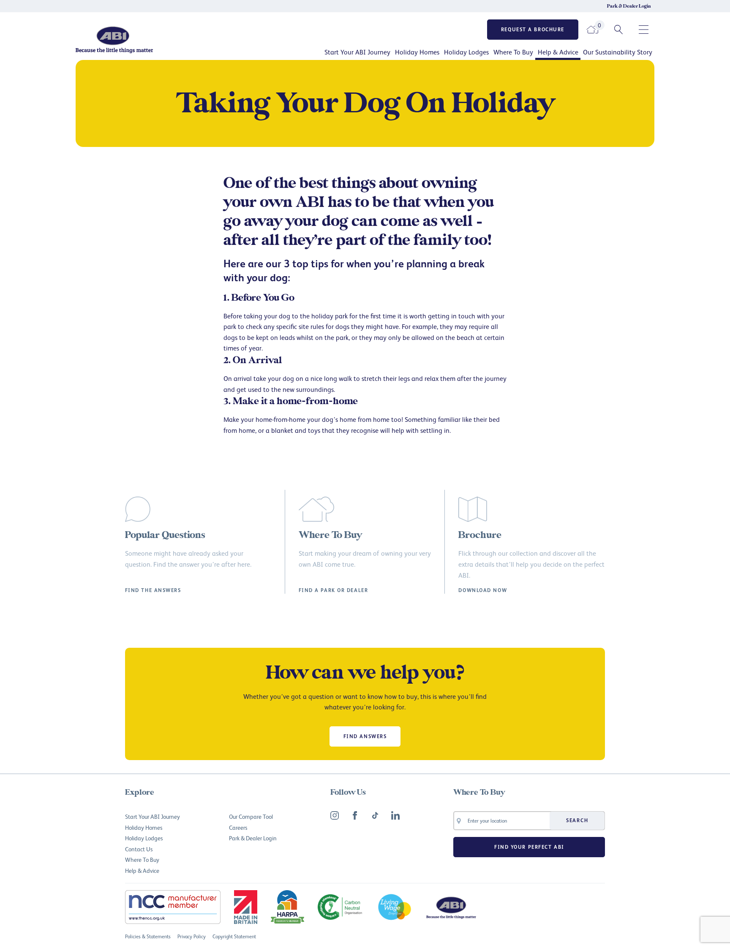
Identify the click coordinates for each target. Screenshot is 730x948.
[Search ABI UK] (618, 29)
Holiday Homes (417, 52)
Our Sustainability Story (617, 52)
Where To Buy (513, 52)
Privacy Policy (191, 936)
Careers (238, 827)
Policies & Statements (148, 936)
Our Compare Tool (251, 816)
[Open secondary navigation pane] (643, 29)
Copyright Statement (234, 936)
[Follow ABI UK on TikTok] (375, 815)
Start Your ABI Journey (357, 52)
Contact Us (139, 849)
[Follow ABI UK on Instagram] (334, 815)
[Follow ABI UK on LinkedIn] (395, 815)
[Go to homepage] (143, 39)
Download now (482, 590)
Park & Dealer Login (629, 6)
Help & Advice (558, 52)
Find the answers (153, 590)
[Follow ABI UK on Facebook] (355, 815)
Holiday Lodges (466, 52)
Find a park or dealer (333, 590)
